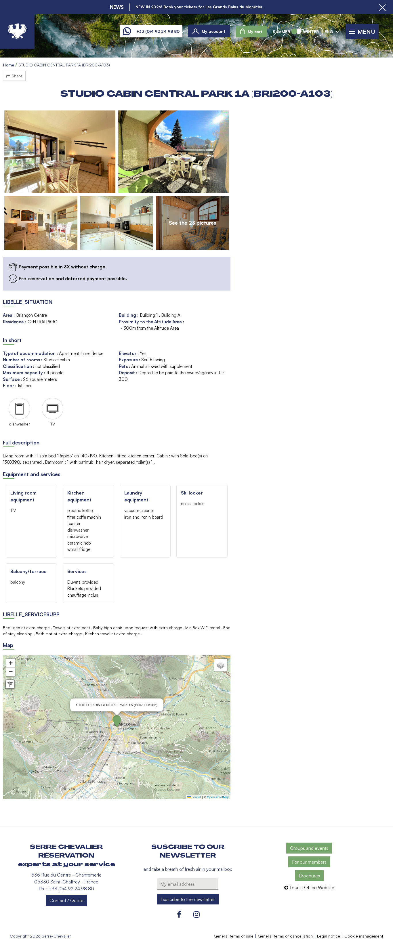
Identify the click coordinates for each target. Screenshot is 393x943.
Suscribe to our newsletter (187, 851)
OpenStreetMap (218, 797)
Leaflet (196, 797)
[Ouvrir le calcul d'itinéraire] (10, 684)
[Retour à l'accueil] (17, 31)
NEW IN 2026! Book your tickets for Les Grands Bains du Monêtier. (199, 7)
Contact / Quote (66, 900)
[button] (251, 31)
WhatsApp (126, 31)
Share (17, 75)
